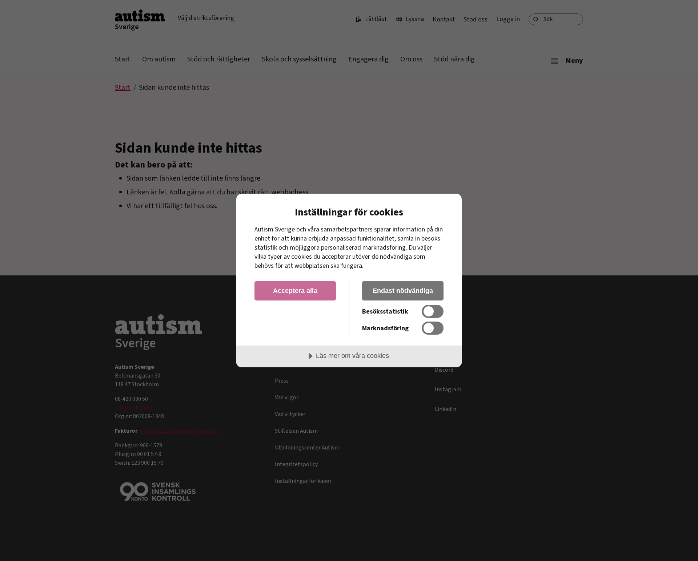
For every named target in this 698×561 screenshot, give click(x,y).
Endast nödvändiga (403, 290)
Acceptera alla (295, 290)
